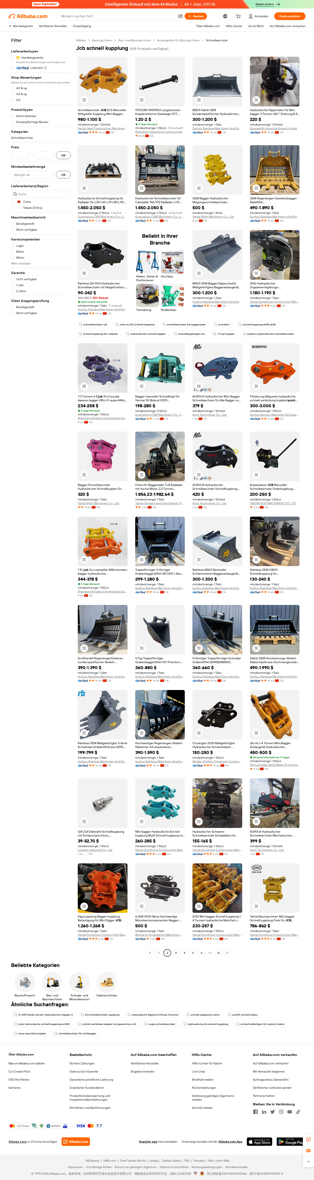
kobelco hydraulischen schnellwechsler (270, 333)
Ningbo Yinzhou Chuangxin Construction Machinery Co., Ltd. (217, 761)
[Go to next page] (227, 953)
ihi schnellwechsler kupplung (102, 1014)
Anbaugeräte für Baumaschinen (178, 40)
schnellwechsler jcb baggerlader (186, 324)
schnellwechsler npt (95, 324)
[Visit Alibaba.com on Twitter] (272, 1111)
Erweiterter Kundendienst (87, 1087)
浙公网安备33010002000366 (227, 1173)
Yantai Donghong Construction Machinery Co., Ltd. (275, 301)
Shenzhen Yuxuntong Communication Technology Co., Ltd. (160, 131)
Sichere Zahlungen (82, 1063)
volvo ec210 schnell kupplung (137, 324)
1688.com (109, 1160)
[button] (180, 16)
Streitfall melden (203, 1079)
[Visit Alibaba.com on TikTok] (298, 1111)
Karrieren (15, 1087)
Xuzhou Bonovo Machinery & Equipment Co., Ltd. (275, 414)
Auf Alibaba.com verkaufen (271, 1063)
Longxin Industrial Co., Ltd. (95, 850)
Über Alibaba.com (21, 1054)
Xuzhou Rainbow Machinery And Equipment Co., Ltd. (217, 128)
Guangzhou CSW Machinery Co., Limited (103, 216)
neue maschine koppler (32, 1033)
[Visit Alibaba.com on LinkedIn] (264, 1111)
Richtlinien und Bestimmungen (90, 1107)
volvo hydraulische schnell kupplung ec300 (44, 1024)
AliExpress (92, 1160)
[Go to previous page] (150, 953)
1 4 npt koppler (226, 333)
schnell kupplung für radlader (100, 333)
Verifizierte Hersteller (145, 1063)
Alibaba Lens (17, 1141)
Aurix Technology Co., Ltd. (209, 414)
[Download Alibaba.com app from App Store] (259, 1141)
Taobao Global (171, 1160)
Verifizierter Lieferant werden (272, 1087)
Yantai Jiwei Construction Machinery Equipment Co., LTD (103, 128)
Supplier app (148, 1141)
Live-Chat (198, 1071)
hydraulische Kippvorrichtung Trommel (155, 1014)
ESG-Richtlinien (19, 1079)
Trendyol (199, 1160)
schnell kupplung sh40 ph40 (259, 324)
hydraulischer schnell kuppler (148, 333)
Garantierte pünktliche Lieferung (91, 1079)
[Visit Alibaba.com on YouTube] (289, 1111)
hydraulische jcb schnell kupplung (208, 1024)
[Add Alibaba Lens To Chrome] (76, 1141)
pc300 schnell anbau (245, 1014)
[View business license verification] (196, 1173)
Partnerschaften (264, 1095)
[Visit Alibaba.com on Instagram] (281, 1111)
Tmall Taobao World (132, 1160)
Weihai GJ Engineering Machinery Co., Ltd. (160, 934)
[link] (308, 1139)
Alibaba (81, 40)
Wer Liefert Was (219, 1160)
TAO (186, 1160)
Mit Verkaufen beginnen (269, 1071)
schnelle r (224, 324)
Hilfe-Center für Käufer (207, 1063)
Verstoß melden (202, 1107)
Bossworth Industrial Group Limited (273, 128)
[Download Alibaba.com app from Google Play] (291, 1141)
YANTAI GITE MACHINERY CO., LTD (273, 503)
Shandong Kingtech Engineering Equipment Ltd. (103, 418)
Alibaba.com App (230, 1141)
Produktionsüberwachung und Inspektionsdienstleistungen (90, 1097)
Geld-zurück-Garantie (84, 1071)
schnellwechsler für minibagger (77, 1033)
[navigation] (41, 497)
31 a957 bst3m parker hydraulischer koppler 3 (45, 1014)
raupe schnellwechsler (161, 1024)
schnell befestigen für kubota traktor (263, 1024)
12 (218, 952)
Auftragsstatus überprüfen (271, 1079)
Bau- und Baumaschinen (134, 40)
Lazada (153, 1160)
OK (63, 155)
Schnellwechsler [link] (217, 40)
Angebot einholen (142, 1071)
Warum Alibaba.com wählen (27, 1063)
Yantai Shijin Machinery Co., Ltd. (213, 216)
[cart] (239, 17)
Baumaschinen (102, 40)
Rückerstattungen (204, 1087)
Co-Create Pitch (19, 1071)
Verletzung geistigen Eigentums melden (213, 1097)
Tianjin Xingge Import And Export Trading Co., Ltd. (160, 503)
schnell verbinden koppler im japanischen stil (109, 1024)
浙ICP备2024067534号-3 (266, 1173)
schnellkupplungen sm (191, 333)
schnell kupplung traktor (205, 1014)
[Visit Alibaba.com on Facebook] (255, 1111)
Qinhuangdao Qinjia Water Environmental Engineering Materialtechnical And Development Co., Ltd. (275, 765)
